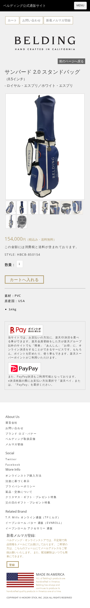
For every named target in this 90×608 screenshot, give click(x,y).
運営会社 (11, 423)
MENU (80, 5)
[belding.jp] (45, 43)
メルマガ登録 (14, 444)
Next (79, 147)
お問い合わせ (31, 20)
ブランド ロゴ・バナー (21, 433)
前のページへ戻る (71, 61)
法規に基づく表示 (17, 481)
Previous (10, 147)
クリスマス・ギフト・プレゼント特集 (31, 497)
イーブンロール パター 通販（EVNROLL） (34, 523)
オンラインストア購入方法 (23, 475)
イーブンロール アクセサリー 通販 (29, 528)
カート (12, 20)
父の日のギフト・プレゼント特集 (28, 502)
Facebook (12, 464)
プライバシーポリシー (20, 486)
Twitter (11, 459)
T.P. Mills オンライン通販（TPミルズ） (33, 517)
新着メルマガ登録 (58, 20)
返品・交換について (19, 492)
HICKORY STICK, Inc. (32, 597)
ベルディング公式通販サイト (24, 5)
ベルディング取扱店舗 (20, 439)
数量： (10, 264)
